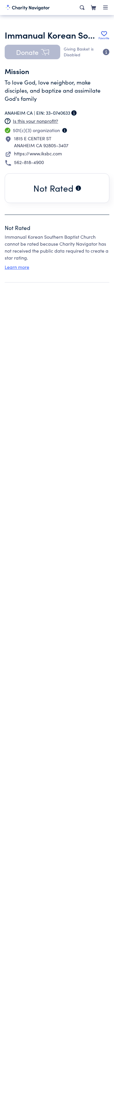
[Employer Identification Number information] (74, 113)
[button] (32, 52)
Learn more (17, 267)
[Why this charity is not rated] (78, 188)
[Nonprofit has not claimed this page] (8, 121)
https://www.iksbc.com (38, 153)
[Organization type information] (64, 130)
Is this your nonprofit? (35, 121)
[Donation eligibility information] (106, 52)
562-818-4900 (29, 162)
